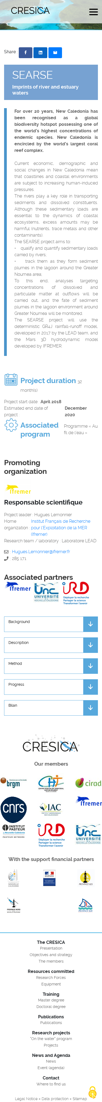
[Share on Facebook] (25, 52)
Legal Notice (26, 1099)
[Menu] (93, 13)
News (51, 1061)
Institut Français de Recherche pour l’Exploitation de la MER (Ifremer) (60, 528)
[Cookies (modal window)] (92, 1093)
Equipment (51, 984)
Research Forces (51, 977)
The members (51, 961)
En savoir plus (13, 878)
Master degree (51, 1000)
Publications (51, 1022)
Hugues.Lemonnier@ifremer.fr (41, 551)
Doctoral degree (51, 1006)
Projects (51, 1045)
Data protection (55, 1099)
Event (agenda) (51, 1068)
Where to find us (51, 1084)
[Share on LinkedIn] (40, 52)
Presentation (51, 948)
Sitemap (80, 1099)
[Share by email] (55, 52)
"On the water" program (51, 1039)
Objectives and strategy (51, 955)
